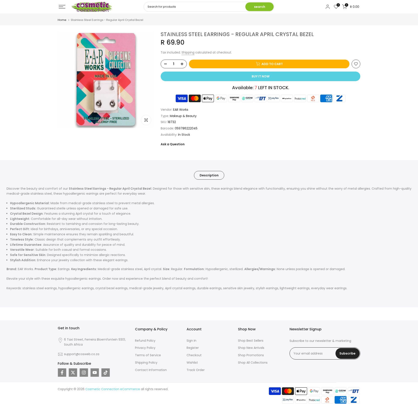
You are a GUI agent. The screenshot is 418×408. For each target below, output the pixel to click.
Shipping (188, 52)
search (259, 7)
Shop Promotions (251, 355)
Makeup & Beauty (183, 116)
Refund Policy (145, 340)
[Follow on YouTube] (94, 372)
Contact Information (151, 370)
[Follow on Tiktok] (105, 372)
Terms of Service (148, 355)
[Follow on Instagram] (83, 372)
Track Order (196, 370)
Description (209, 175)
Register (193, 348)
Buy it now (261, 76)
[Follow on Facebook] (62, 372)
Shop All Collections (253, 362)
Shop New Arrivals (251, 348)
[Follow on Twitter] (73, 372)
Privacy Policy (145, 348)
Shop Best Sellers (250, 340)
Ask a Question (173, 144)
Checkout (194, 355)
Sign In (191, 340)
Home (62, 19)
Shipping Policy (146, 362)
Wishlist (192, 362)
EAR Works (180, 109)
